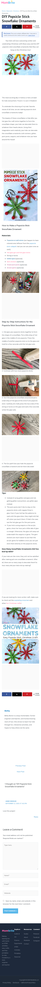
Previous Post (21, 766)
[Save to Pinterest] (27, 27)
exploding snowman (21, 600)
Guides (26, 934)
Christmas (16, 11)
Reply (36, 817)
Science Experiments (18, 941)
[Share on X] (17, 27)
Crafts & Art (17, 935)
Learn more (31, 35)
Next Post (20, 771)
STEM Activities (17, 948)
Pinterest (36, 934)
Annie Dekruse (10, 801)
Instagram (36, 941)
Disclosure (16, 983)
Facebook (36, 937)
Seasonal (9, 11)
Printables (17, 953)
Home (3, 11)
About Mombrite (27, 938)
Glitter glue (11, 259)
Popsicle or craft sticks (15, 240)
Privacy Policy (7, 983)
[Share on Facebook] (7, 27)
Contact (26, 944)
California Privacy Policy (28, 983)
